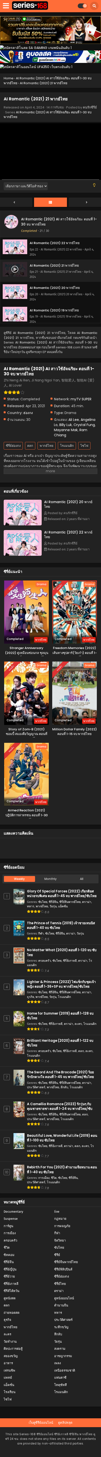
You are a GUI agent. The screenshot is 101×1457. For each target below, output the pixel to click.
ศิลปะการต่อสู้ (13, 1348)
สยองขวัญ (11, 1356)
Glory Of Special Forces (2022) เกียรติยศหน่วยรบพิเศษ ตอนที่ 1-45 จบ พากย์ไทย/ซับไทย (62, 893)
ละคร (78, 1024)
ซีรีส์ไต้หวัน (11, 1291)
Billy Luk (65, 424)
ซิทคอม (9, 1255)
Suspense (11, 1218)
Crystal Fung (84, 424)
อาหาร (8, 1363)
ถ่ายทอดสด (11, 1313)
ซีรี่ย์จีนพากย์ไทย (70, 902)
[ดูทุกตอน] (50, 202)
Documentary (13, 1211)
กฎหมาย (60, 1218)
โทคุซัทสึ (60, 1385)
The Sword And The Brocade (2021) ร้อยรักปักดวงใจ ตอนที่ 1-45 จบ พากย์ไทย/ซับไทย (60, 1074)
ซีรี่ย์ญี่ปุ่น (10, 1269)
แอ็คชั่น (63, 906)
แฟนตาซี (60, 1377)
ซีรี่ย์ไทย (60, 1284)
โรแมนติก (67, 445)
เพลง (57, 1363)
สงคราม (59, 1348)
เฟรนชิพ (9, 1370)
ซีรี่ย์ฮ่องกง (13, 445)
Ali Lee (73, 419)
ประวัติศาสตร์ (36, 1087)
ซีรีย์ (57, 1255)
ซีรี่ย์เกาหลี (70, 960)
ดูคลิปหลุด (65, 1422)
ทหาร (30, 906)
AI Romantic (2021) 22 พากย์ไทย (68, 534)
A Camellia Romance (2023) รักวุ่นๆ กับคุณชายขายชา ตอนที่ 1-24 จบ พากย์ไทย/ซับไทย (59, 1109)
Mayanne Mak (66, 429)
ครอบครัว (44, 960)
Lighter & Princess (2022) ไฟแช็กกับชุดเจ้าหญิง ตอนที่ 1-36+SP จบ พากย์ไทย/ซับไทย (61, 984)
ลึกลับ (64, 1087)
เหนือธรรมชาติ (64, 1370)
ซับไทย (42, 902)
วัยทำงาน (10, 1341)
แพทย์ (8, 1377)
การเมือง (44, 1178)
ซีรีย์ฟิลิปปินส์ (63, 1269)
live (56, 1211)
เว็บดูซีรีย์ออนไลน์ (41, 1422)
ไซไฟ (84, 445)
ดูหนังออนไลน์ (64, 1298)
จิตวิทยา (60, 1240)
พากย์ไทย (46, 445)
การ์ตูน (8, 1226)
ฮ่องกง (28, 412)
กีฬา (41, 933)
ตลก (30, 445)
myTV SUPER (81, 399)
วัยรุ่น (53, 906)
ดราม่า (86, 902)
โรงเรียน (9, 1392)
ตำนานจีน (61, 1305)
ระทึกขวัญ (61, 1327)
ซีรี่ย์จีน (53, 902)
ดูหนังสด (9, 1298)
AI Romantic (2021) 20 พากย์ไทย (68, 504)
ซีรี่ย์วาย (9, 1276)
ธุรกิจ (30, 997)
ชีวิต (54, 1178)
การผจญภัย (62, 1226)
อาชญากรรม (63, 1356)
